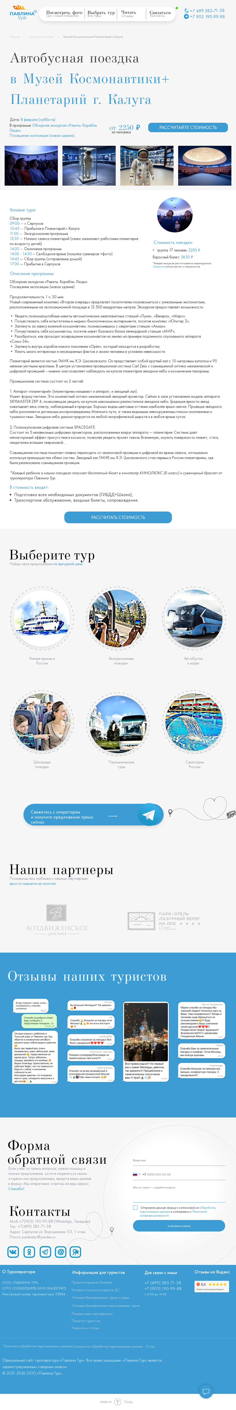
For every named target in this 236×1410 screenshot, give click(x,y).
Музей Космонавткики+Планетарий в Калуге (93, 37)
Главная (15, 37)
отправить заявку (179, 1226)
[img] (42, 618)
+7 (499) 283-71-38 (163, 1283)
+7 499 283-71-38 (207, 10)
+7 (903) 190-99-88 (163, 1288)
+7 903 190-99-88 (207, 17)
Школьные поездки (41, 37)
